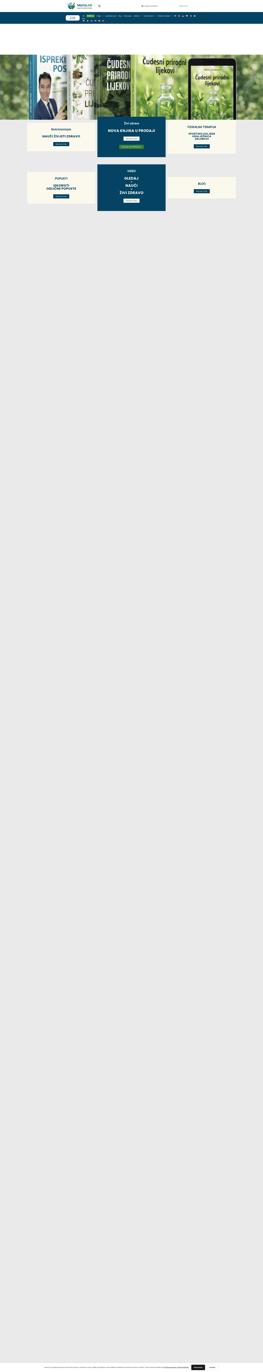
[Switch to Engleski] (179, 16)
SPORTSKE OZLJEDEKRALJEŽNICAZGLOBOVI (201, 136)
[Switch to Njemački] (183, 16)
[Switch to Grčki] (91, 21)
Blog (120, 16)
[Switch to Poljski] (187, 16)
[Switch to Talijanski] (195, 16)
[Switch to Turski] (103, 21)
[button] (99, 6)
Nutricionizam (148, 16)
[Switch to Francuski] (87, 21)
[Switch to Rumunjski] (191, 16)
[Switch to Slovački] (95, 21)
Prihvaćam (198, 1367)
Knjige (99, 16)
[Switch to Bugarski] (84, 21)
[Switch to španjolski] (99, 21)
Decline (212, 1367)
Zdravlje (136, 16)
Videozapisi (128, 16)
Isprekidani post (111, 16)
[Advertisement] (131, 39)
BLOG (202, 184)
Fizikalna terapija (164, 16)
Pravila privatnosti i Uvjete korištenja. (176, 1367)
